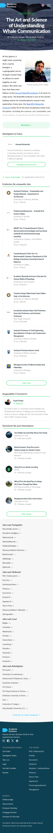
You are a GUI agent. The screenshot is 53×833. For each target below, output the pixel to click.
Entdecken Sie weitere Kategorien (26, 715)
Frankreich (7, 661)
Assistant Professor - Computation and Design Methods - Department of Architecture (28, 194)
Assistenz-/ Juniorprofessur (39, 768)
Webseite (19, 403)
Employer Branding (9, 808)
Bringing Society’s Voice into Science (28, 498)
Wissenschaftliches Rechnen (14, 550)
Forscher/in (8, 593)
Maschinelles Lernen (11, 529)
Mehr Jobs (27, 383)
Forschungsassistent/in (37, 785)
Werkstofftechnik (10, 541)
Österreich (7, 652)
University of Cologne (11, 704)
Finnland (6, 657)
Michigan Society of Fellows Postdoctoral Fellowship (29, 366)
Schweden (7, 627)
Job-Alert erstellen (9, 768)
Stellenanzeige (7, 799)
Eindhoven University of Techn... (15, 695)
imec (5, 699)
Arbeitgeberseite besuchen (26, 164)
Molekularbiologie (10, 546)
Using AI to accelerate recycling (26, 467)
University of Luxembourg (13, 674)
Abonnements (7, 804)
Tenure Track (8, 605)
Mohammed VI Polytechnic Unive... (16, 678)
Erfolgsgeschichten (9, 812)
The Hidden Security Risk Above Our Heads (30, 433)
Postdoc (32, 755)
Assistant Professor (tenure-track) (26, 350)
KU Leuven (7, 670)
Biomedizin (7, 563)
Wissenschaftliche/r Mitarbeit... (15, 610)
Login (4, 764)
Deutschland (8, 640)
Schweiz (6, 635)
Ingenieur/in (7, 601)
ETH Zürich (7, 687)
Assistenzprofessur (10, 584)
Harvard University (23, 144)
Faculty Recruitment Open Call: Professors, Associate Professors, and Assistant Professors (30, 313)
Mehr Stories (26, 514)
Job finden (6, 751)
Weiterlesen (25, 125)
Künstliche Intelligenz (11, 533)
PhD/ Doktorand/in (11, 576)
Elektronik (7, 567)
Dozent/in (7, 597)
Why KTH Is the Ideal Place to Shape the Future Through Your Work (28, 482)
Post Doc (7, 580)
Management (34, 789)
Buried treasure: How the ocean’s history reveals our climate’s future (27, 448)
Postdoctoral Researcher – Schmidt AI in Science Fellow (29, 212)
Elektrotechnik (9, 537)
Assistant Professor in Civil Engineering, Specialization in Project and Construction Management (30, 333)
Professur (7, 588)
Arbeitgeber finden (9, 755)
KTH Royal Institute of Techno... (15, 691)
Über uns (5, 760)
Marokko (6, 648)
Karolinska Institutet (11, 683)
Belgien (6, 623)
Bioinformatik (9, 554)
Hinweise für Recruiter (10, 816)
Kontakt (5, 772)
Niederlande (8, 631)
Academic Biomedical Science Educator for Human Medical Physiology (30, 277)
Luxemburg (7, 644)
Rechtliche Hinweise (9, 826)
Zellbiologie (8, 558)
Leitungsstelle (8, 614)
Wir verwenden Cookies (24, 826)
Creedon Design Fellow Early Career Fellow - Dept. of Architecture (30, 294)
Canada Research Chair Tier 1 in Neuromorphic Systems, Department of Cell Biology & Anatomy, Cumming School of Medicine (30, 257)
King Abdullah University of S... (15, 708)
